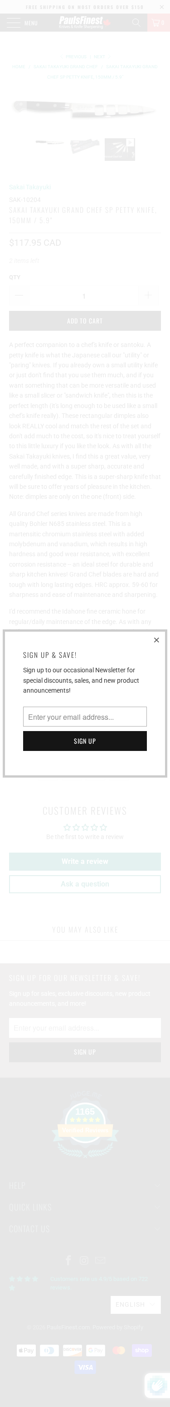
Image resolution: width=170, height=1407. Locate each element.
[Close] (157, 640)
